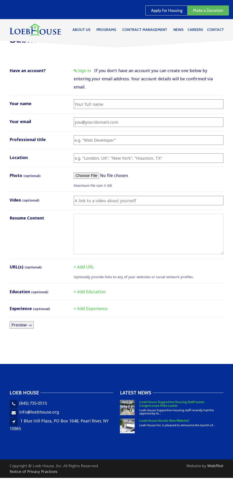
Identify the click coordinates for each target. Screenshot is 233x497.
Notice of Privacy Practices (33, 471)
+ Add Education (90, 291)
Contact (215, 30)
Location (19, 157)
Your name (20, 103)
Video (24, 200)
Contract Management (144, 30)
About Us (81, 30)
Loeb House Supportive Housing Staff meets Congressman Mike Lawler (172, 403)
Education (29, 291)
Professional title (28, 139)
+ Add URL (84, 267)
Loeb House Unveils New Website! (164, 421)
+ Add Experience (91, 308)
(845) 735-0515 (33, 403)
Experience (30, 308)
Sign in (84, 70)
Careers (195, 30)
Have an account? (28, 70)
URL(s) (26, 267)
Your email (20, 121)
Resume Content (27, 218)
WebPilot (215, 465)
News (178, 30)
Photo (25, 175)
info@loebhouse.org (39, 412)
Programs (106, 30)
